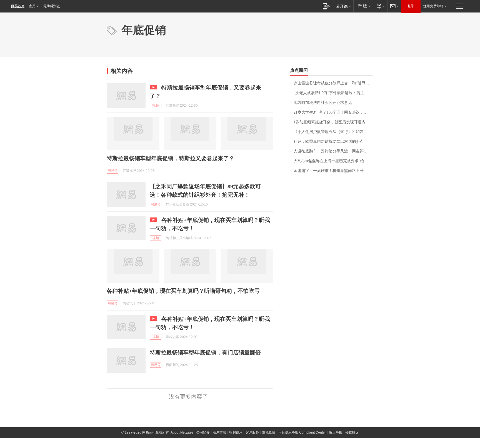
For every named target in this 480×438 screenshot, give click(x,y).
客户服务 (252, 432)
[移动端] (326, 6)
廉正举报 (335, 432)
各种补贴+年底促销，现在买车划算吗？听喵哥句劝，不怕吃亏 (183, 291)
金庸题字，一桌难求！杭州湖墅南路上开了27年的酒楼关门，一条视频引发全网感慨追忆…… (333, 171)
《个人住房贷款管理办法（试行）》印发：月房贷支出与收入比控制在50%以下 (333, 132)
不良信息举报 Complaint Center (302, 432)
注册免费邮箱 (433, 6)
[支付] (380, 6)
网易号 (113, 171)
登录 (411, 6)
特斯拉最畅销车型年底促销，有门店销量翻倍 (205, 352)
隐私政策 (268, 432)
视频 (155, 105)
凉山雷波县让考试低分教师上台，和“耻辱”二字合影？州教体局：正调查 (333, 83)
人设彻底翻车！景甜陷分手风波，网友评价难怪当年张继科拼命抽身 (333, 151)
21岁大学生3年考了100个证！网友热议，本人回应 (333, 112)
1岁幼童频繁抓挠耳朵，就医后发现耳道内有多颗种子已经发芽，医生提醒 (333, 122)
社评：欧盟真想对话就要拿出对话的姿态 (329, 141)
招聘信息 (235, 432)
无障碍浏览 (51, 6)
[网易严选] (363, 6)
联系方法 (219, 432)
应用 (32, 6)
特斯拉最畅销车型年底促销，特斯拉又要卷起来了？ (170, 158)
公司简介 (203, 432)
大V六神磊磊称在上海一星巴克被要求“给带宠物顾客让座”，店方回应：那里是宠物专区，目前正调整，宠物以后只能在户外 (333, 161)
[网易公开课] (343, 6)
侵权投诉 (352, 432)
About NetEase (182, 432)
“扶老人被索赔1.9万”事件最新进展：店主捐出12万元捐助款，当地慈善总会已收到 (333, 93)
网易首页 (17, 6)
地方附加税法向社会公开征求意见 (323, 103)
